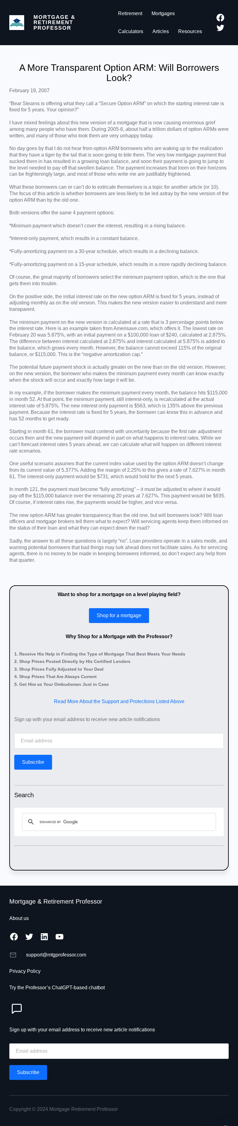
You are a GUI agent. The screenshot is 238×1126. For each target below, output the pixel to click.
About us (19, 918)
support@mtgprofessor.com (56, 954)
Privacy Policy (25, 971)
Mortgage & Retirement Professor (54, 22)
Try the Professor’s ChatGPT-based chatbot (57, 987)
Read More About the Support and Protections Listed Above (119, 701)
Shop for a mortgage (119, 615)
